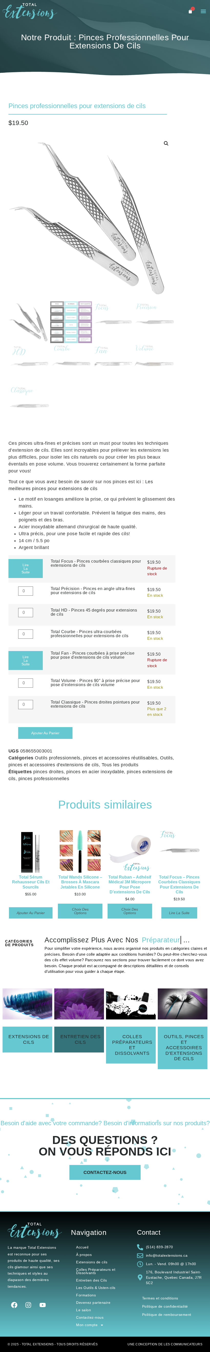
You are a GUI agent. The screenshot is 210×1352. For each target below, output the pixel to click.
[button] (203, 11)
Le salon (83, 1310)
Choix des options (80, 911)
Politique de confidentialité (165, 1306)
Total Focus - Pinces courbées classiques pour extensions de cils (96, 563)
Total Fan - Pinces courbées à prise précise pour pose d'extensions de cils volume (93, 655)
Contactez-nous (89, 1317)
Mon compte (87, 1325)
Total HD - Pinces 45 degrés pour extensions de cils (94, 612)
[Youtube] (42, 1304)
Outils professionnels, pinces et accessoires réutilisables (96, 757)
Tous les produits (120, 764)
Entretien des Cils (91, 1280)
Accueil (82, 1247)
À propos (84, 1255)
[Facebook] (14, 1304)
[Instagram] (28, 1304)
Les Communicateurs (183, 1344)
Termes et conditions (160, 1298)
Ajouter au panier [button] (31, 913)
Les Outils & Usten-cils (96, 1288)
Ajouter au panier (45, 733)
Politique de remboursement (166, 1315)
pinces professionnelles (43, 778)
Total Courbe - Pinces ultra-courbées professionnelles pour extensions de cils (90, 633)
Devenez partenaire (93, 1303)
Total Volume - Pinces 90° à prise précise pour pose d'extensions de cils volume (95, 682)
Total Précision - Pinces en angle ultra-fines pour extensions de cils (93, 590)
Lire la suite (26, 568)
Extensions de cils (91, 1262)
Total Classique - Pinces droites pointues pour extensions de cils (95, 704)
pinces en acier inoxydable (95, 771)
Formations (86, 1295)
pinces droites (48, 771)
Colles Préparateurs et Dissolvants (95, 1271)
